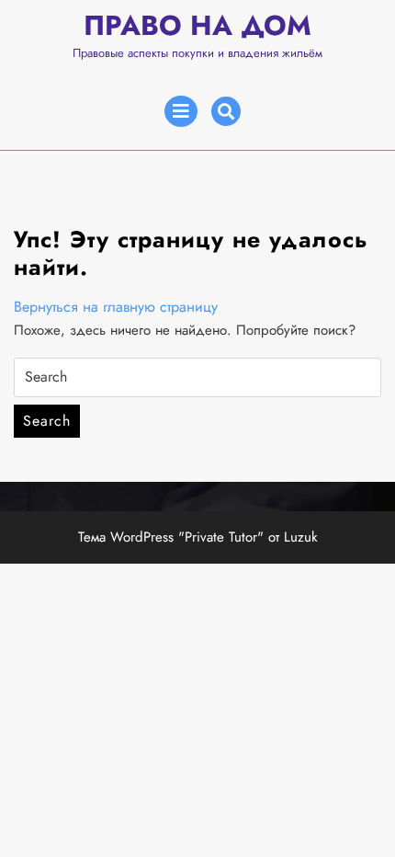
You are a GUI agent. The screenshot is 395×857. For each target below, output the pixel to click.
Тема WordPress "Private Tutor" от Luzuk (198, 537)
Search (47, 420)
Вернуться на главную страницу (116, 306)
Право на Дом (197, 25)
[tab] (181, 111)
